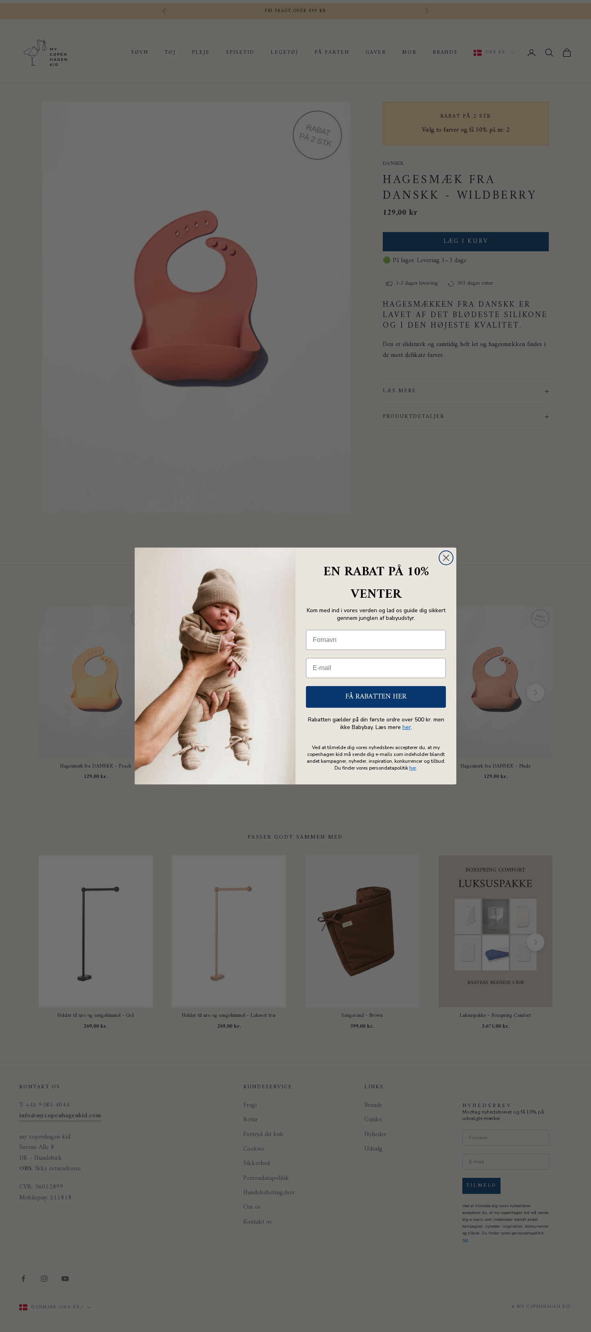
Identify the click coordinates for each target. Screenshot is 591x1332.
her (406, 727)
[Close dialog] (446, 558)
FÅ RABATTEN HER (375, 696)
